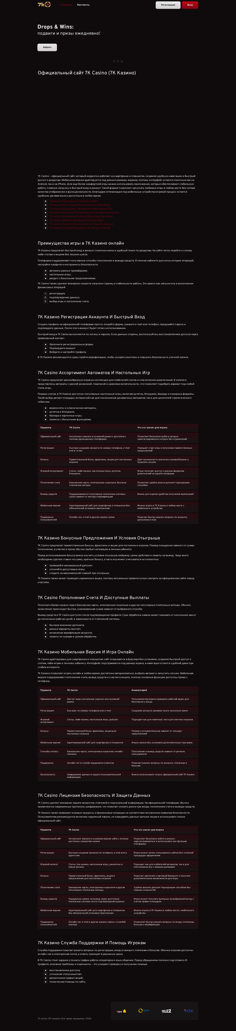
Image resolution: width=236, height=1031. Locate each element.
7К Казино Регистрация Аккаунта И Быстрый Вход (79, 205)
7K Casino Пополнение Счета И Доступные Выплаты (81, 216)
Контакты (83, 5)
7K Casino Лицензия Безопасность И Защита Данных (81, 224)
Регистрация (168, 5)
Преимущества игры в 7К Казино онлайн (73, 201)
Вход (190, 5)
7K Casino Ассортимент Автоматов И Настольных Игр (80, 208)
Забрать (47, 47)
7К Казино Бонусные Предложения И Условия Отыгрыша (84, 212)
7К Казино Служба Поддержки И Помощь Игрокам (79, 228)
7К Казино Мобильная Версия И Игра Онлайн (76, 220)
